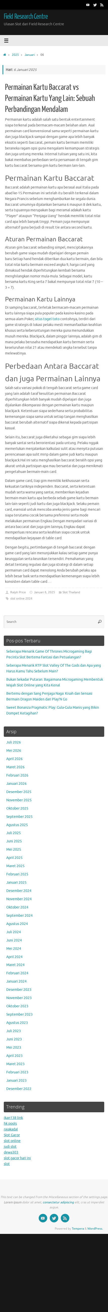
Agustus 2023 (17, 1023)
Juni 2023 (14, 1039)
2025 (15, 55)
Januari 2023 (16, 1080)
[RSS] (101, 4)
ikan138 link (13, 1118)
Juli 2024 (13, 932)
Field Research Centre (26, 17)
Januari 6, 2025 (44, 592)
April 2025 (14, 858)
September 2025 (19, 817)
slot (7, 1164)
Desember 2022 (18, 1089)
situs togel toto (47, 319)
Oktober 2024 (17, 907)
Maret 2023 (15, 1064)
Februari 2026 (17, 775)
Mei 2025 (13, 849)
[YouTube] (87, 4)
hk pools (10, 1123)
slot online (12, 1141)
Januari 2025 (16, 882)
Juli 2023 (13, 1031)
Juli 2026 (13, 742)
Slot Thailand (71, 592)
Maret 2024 (15, 965)
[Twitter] (94, 4)
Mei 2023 (13, 1047)
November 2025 (19, 800)
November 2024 (19, 899)
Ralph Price (18, 592)
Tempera (78, 1229)
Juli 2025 (13, 833)
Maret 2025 (15, 866)
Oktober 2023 (17, 1006)
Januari (30, 55)
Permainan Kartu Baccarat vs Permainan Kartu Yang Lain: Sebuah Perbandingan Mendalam (50, 98)
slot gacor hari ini (17, 1158)
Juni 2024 (14, 940)
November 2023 (19, 998)
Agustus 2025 (17, 825)
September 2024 (19, 915)
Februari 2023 (17, 1072)
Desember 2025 (18, 792)
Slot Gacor (12, 1135)
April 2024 (14, 957)
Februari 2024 (17, 973)
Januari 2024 (16, 981)
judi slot (10, 1147)
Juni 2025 (14, 841)
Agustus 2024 (17, 924)
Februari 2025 (17, 874)
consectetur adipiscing (58, 1202)
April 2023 (14, 1056)
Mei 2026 (13, 750)
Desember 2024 (18, 891)
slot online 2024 (21, 599)
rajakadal (11, 1129)
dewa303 (11, 1152)
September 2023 (19, 1014)
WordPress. (95, 1229)
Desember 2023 (18, 990)
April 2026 (14, 759)
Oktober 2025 (17, 808)
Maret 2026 (15, 767)
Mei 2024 (13, 949)
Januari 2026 (16, 784)
